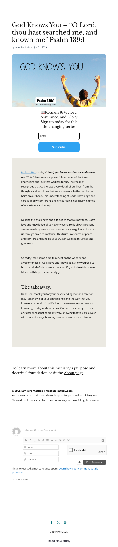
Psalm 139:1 (28, 172)
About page (73, 373)
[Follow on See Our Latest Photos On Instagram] (65, 522)
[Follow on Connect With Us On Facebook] (51, 522)
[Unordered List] (47, 440)
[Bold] (26, 440)
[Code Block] (56, 440)
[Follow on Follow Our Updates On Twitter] (58, 522)
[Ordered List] (43, 440)
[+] (68, 440)
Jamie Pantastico (23, 47)
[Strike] (39, 440)
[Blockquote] (52, 440)
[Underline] (34, 440)
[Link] (60, 440)
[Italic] (30, 440)
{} (64, 440)
